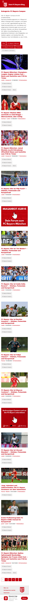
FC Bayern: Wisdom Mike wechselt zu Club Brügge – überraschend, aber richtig (12, 115)
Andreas (3, 118)
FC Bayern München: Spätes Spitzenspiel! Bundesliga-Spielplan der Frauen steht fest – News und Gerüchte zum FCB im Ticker (14, 557)
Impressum (6, 592)
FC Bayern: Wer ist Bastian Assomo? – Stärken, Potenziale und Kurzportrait (13, 321)
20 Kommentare (17, 360)
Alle (3, 43)
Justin (2, 80)
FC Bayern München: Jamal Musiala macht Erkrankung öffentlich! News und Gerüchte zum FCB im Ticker (13, 151)
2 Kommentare (21, 491)
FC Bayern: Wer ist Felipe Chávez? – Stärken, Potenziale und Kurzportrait (13, 357)
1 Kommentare (20, 523)
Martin (8, 491)
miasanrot (8, 80)
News (14, 89)
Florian (3, 360)
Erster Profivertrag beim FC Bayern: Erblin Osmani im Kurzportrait (12, 520)
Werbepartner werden (9, 590)
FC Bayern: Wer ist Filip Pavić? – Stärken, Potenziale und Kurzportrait (14, 190)
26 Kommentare (23, 563)
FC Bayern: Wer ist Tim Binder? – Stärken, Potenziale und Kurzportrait (14, 250)
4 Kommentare (16, 290)
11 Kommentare (16, 396)
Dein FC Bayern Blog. (17, 5)
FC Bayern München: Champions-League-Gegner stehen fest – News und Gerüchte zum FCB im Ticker (14, 75)
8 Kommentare (16, 194)
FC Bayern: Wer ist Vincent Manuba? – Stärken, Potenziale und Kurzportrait (13, 452)
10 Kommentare (23, 80)
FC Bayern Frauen (8, 47)
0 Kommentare (16, 254)
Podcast (18, 47)
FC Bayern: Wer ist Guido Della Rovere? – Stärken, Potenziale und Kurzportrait (13, 286)
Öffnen (24, 598)
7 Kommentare (22, 156)
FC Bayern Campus (6, 86)
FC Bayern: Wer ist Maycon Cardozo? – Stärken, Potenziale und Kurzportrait (13, 392)
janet (2, 523)
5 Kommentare (21, 118)
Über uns (6, 588)
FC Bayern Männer (13, 43)
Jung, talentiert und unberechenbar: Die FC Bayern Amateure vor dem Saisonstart (13, 487)
